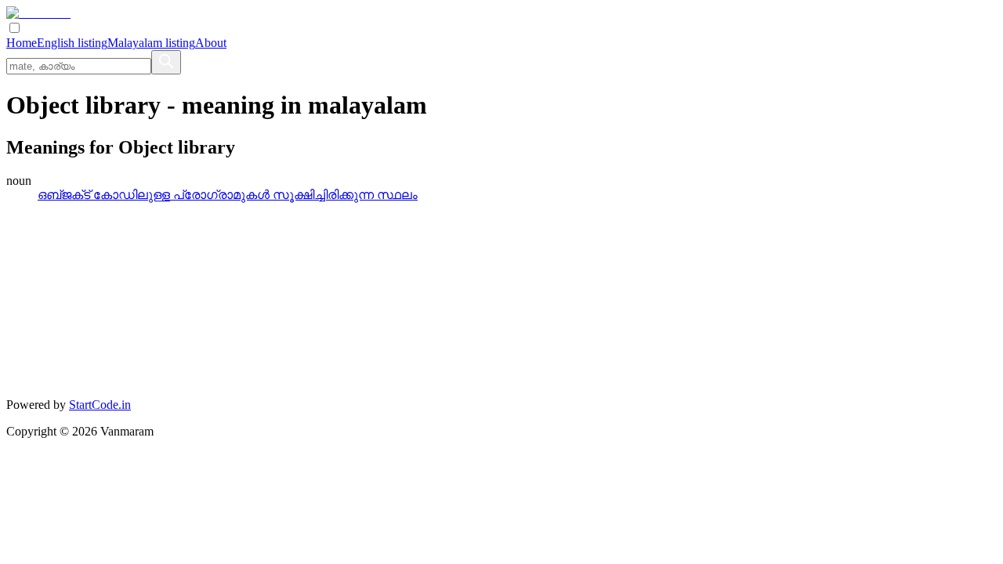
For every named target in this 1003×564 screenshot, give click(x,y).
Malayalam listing (151, 42)
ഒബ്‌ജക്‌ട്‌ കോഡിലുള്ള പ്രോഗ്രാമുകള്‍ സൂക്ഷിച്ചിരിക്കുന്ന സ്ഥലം (228, 194)
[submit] (166, 62)
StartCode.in (100, 404)
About (210, 42)
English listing (72, 42)
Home (21, 42)
